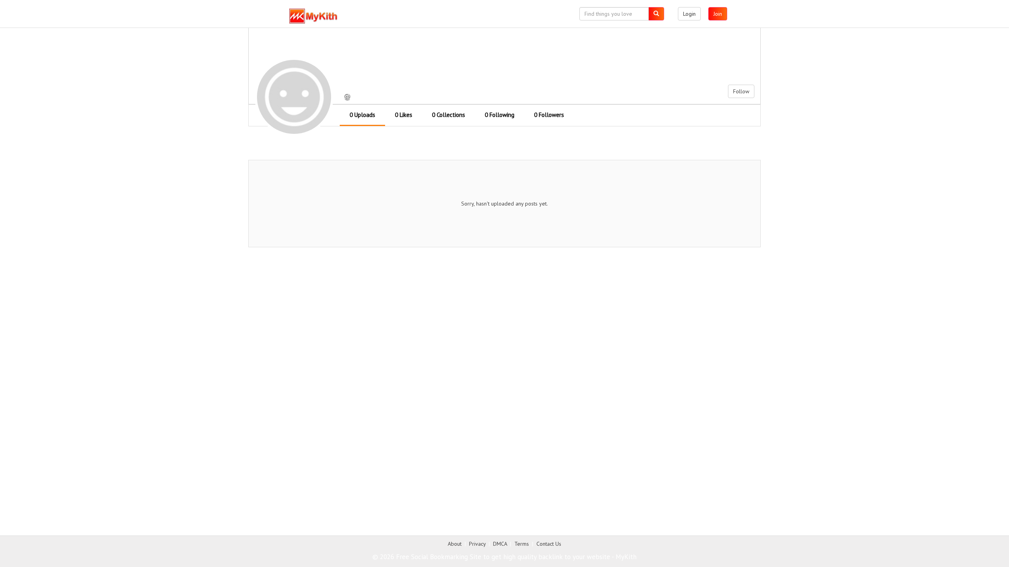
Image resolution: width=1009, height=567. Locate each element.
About (455, 543)
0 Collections (448, 115)
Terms (521, 543)
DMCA (500, 543)
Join (717, 13)
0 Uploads (362, 115)
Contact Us (548, 543)
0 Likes (403, 115)
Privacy (477, 543)
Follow (741, 91)
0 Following (499, 115)
